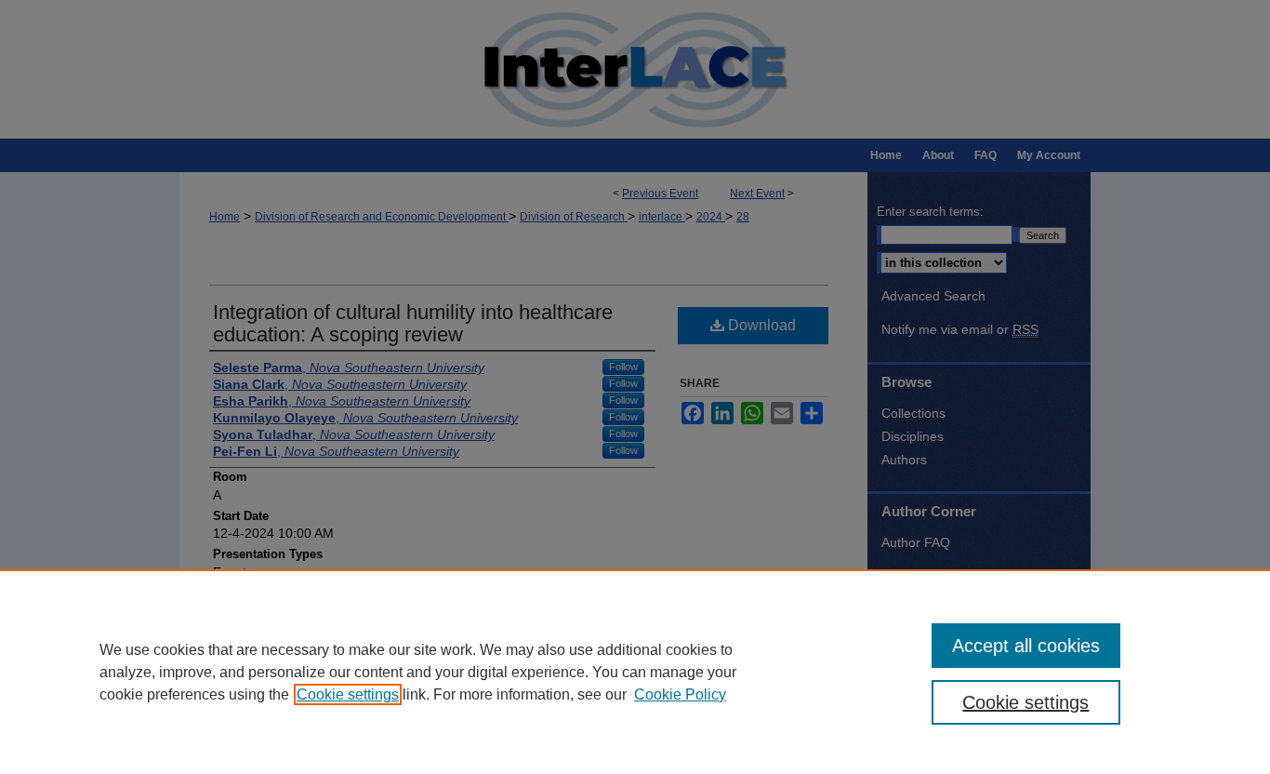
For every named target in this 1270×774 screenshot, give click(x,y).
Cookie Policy (680, 694)
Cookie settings (348, 694)
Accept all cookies (1026, 645)
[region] (635, 671)
